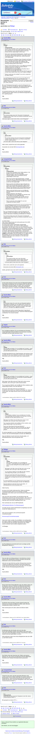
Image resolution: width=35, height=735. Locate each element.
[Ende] (23, 35)
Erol (5, 277)
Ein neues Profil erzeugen (28, 1)
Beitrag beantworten (18, 100)
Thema (12, 18)
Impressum (8, 731)
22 (14, 35)
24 (17, 35)
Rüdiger (12, 26)
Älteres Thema (16, 713)
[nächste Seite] (21, 35)
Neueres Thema (6, 713)
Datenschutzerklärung (17, 731)
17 (5, 35)
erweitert (32, 22)
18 (7, 35)
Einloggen (18, 1)
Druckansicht (18, 716)
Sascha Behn (7, 38)
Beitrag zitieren (28, 100)
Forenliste (5, 29)
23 (16, 35)
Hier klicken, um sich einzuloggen (10, 725)
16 (3, 35)
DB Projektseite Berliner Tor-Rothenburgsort (13, 505)
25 (11, 31)
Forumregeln (26, 731)
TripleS (5, 324)
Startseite (3, 17)
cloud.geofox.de (20, 147)
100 (15, 31)
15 (1, 35)
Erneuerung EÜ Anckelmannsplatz (10, 516)
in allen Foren (20, 31)
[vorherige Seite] (15, 33)
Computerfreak (8, 159)
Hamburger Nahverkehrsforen (13, 17)
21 (12, 35)
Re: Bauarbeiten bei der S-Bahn (8, 39)
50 (13, 31)
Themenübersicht (14, 29)
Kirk (5, 105)
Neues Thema (24, 29)
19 (8, 35)
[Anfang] (13, 33)
